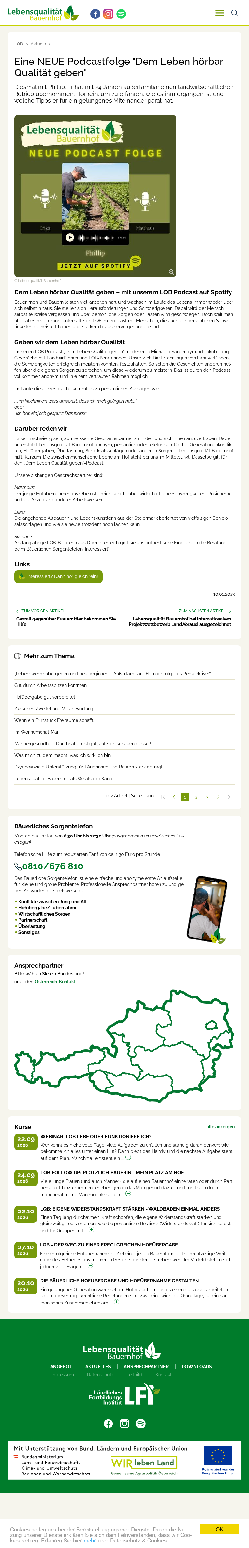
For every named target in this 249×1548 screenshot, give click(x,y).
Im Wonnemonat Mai (36, 731)
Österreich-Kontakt (55, 981)
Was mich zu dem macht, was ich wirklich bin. (63, 755)
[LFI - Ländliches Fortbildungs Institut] (124, 1394)
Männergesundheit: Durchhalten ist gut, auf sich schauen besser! (82, 743)
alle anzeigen (221, 1126)
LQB (18, 43)
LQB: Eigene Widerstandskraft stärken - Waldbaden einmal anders (130, 1209)
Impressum (62, 1374)
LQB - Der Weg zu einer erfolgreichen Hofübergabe (109, 1245)
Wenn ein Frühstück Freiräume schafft (54, 720)
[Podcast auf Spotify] (122, 14)
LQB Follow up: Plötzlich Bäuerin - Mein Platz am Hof (112, 1173)
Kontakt (163, 1374)
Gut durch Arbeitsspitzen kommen (50, 685)
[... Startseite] (43, 12)
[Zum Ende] (229, 797)
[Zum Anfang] (163, 797)
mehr (90, 1540)
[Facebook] (96, 14)
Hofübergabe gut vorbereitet (44, 697)
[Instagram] (109, 14)
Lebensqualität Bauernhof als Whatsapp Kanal (63, 778)
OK (219, 1529)
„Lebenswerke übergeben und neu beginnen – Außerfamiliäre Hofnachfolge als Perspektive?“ (112, 673)
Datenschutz (100, 1374)
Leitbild (134, 1374)
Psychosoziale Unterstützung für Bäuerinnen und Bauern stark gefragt (88, 766)
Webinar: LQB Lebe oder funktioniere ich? (96, 1137)
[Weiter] (218, 797)
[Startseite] (122, 1350)
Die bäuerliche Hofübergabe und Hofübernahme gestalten (119, 1281)
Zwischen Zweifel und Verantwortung (53, 708)
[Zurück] (174, 797)
